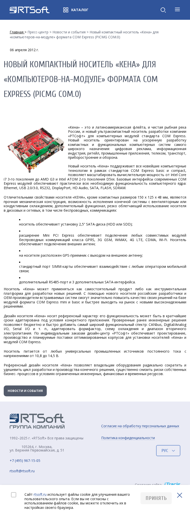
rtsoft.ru (40, 494)
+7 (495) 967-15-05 (25, 461)
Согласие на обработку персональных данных (140, 426)
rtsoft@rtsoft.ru (22, 471)
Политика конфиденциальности (128, 438)
